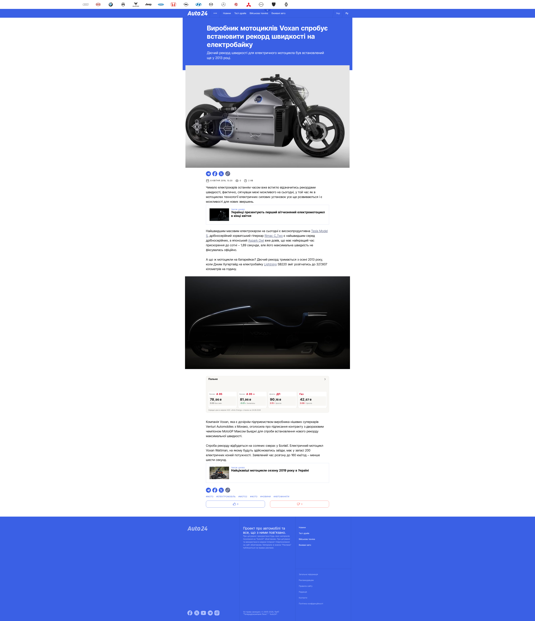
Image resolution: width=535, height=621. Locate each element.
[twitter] (221, 173)
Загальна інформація (308, 574)
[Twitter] (196, 612)
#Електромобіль (226, 496)
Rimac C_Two (274, 236)
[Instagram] (216, 612)
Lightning (270, 264)
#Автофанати (281, 496)
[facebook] (214, 173)
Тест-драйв (240, 13)
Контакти (303, 598)
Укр (338, 13)
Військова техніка (259, 13)
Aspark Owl (256, 240)
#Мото (210, 496)
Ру (347, 13)
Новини (227, 13)
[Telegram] (210, 612)
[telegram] (208, 173)
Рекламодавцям (306, 580)
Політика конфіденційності (311, 603)
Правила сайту (306, 586)
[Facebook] (189, 612)
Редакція (303, 592)
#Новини (265, 496)
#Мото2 (243, 496)
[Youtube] (203, 612)
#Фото (253, 496)
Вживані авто (278, 13)
